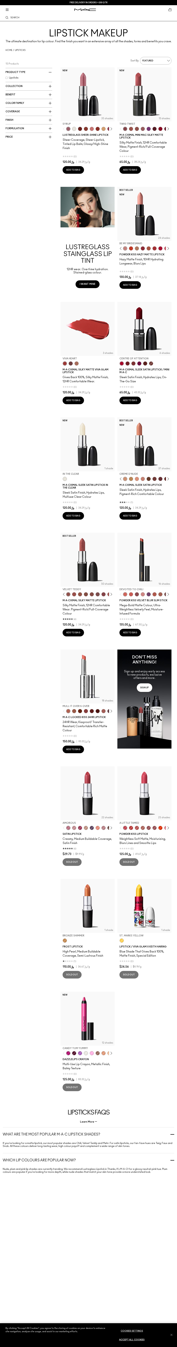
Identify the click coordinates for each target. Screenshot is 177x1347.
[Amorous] (68, 828)
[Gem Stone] (97, 1053)
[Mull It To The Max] (74, 594)
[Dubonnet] (127, 363)
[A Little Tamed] (125, 828)
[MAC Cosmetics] (85, 10)
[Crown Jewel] (86, 1053)
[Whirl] (92, 594)
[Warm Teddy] (86, 594)
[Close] (171, 1335)
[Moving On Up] (148, 248)
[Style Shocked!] (160, 828)
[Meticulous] (74, 711)
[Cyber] (92, 828)
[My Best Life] (131, 248)
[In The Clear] (65, 479)
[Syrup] (68, 129)
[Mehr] (143, 129)
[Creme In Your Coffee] (151, 363)
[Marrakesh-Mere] (154, 594)
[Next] (110, 128)
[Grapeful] (74, 1053)
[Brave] (74, 828)
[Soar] (97, 594)
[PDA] (80, 129)
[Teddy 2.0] (143, 828)
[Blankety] (143, 479)
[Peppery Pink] (143, 594)
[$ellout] (92, 129)
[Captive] (80, 828)
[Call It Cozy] (131, 479)
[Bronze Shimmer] (65, 940)
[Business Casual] (86, 129)
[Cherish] (86, 828)
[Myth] (137, 479)
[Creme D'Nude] (125, 479)
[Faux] (103, 828)
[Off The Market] (137, 248)
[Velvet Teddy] (137, 129)
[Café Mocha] (131, 129)
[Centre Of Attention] (121, 363)
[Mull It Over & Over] (68, 711)
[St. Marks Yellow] (121, 940)
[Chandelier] (103, 1053)
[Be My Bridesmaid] (125, 248)
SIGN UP (144, 688)
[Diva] (154, 129)
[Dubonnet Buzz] (143, 248)
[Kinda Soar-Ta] (148, 828)
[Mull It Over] (160, 594)
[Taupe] (80, 594)
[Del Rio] (160, 479)
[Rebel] (139, 363)
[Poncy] (97, 711)
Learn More (87, 1121)
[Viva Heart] (65, 363)
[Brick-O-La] (133, 363)
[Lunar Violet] (80, 1053)
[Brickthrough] (154, 248)
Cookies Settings (132, 1331)
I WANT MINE (87, 284)
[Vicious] (92, 711)
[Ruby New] (160, 248)
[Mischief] (103, 711)
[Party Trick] (103, 129)
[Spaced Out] (92, 1053)
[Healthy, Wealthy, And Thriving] (154, 828)
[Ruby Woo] (160, 129)
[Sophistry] (80, 711)
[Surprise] (74, 129)
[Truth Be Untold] (148, 479)
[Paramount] (145, 363)
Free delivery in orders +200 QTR (89, 3)
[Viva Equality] (76, 363)
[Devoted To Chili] (125, 594)
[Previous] (64, 128)
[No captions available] (144, 699)
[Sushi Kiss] (97, 828)
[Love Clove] (137, 594)
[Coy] (86, 711)
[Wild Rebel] (148, 594)
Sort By (135, 61)
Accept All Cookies (132, 1340)
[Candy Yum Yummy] (68, 1053)
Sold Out (72, 862)
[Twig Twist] (125, 129)
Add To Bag (73, 170)
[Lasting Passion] (131, 828)
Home (9, 50)
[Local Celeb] (97, 129)
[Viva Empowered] (70, 363)
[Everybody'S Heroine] (148, 129)
